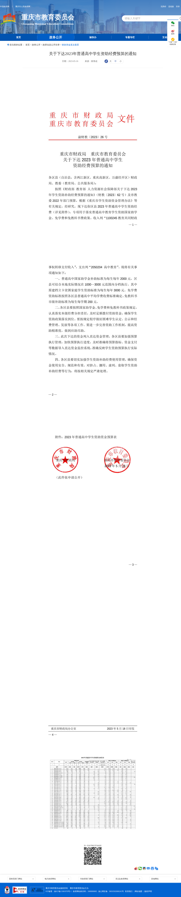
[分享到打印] (152, 868)
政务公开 (36, 45)
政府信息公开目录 (51, 45)
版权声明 (148, 891)
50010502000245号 (116, 891)
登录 (178, 7)
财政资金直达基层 (70, 45)
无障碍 (163, 7)
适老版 (171, 7)
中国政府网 (4, 7)
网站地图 (138, 891)
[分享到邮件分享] (148, 868)
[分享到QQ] (144, 868)
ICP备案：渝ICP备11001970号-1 (59, 891)
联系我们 (129, 891)
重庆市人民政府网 (22, 7)
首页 (27, 45)
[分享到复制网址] (156, 868)
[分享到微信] (140, 868)
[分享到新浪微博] (136, 868)
